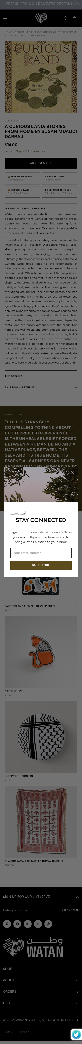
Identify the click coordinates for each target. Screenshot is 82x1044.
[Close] (72, 472)
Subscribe (41, 565)
